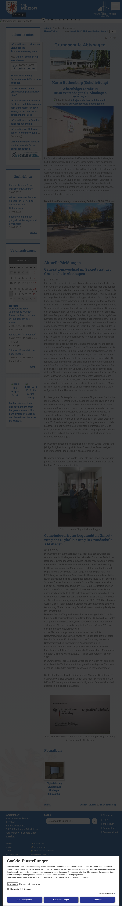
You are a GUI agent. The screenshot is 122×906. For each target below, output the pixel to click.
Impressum (12, 884)
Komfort (27, 889)
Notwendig (15, 889)
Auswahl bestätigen (61, 900)
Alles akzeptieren (24, 900)
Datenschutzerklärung (29, 884)
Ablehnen (97, 900)
